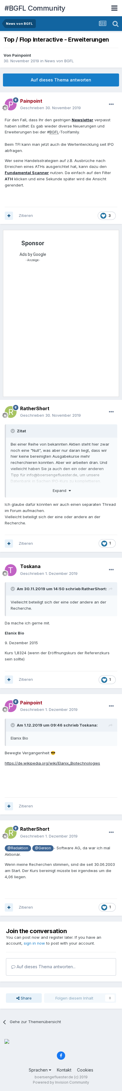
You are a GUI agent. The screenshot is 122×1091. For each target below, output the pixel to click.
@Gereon (43, 848)
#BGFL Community (34, 8)
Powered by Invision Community (61, 1082)
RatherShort (34, 408)
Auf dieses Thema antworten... (45, 966)
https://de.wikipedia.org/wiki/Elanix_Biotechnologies (52, 763)
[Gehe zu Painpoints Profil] (11, 104)
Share (26, 998)
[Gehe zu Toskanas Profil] (11, 570)
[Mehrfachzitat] (9, 216)
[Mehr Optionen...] (111, 104)
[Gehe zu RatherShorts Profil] (11, 412)
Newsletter (82, 119)
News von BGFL (59, 60)
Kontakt (64, 1069)
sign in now (34, 943)
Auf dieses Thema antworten (61, 79)
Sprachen (39, 1069)
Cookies (85, 1069)
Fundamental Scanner (27, 172)
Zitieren (26, 215)
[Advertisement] (61, 331)
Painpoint (21, 55)
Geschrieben (50, 107)
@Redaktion (17, 848)
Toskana (30, 566)
